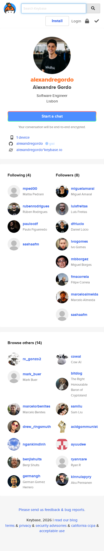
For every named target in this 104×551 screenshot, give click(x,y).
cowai (76, 356)
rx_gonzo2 (32, 359)
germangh (31, 476)
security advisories (51, 525)
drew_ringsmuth (37, 426)
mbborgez (79, 259)
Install (57, 21)
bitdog (76, 373)
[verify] (96, 21)
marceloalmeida (84, 294)
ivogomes (79, 241)
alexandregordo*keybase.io (39, 149)
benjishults (32, 459)
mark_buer (32, 374)
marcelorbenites (36, 406)
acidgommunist (84, 426)
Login (76, 21)
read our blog (66, 520)
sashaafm (31, 244)
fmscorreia (80, 276)
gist (51, 143)
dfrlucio (77, 224)
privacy (25, 525)
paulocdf (30, 224)
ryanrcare (79, 459)
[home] (10, 7)
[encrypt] (87, 21)
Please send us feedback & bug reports (51, 509)
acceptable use (52, 530)
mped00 (30, 188)
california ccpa (83, 525)
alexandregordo (29, 143)
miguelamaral (82, 188)
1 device (23, 137)
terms (10, 525)
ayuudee (78, 444)
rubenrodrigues (36, 206)
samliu (76, 406)
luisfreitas (79, 206)
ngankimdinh (34, 444)
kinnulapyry (81, 477)
